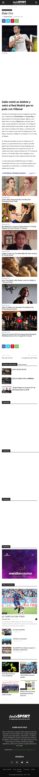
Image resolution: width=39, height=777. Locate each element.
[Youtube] (27, 762)
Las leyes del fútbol (19, 629)
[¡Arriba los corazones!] (6, 641)
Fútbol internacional (12, 7)
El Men (33, 769)
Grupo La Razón (7, 769)
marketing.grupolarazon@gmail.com (24, 750)
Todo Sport (5, 671)
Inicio (3, 7)
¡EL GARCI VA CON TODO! (13, 616)
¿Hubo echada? (7, 694)
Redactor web (8, 16)
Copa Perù (4, 692)
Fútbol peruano (24, 672)
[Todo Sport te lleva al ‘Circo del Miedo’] (10, 667)
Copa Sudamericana (5, 373)
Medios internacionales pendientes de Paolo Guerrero (27, 693)
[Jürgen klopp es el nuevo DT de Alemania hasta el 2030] (6, 390)
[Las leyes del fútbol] (6, 632)
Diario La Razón (17, 769)
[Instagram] (17, 762)
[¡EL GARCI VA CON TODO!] (19, 601)
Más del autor (23, 364)
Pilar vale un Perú (7, 358)
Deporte (4, 613)
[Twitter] (22, 762)
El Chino (19, 771)
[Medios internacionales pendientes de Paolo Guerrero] (28, 685)
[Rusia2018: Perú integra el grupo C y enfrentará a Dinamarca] (6, 650)
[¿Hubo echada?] (10, 686)
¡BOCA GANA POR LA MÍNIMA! (23, 378)
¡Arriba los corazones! (20, 639)
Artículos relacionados (9, 364)
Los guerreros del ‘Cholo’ (29, 358)
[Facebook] (12, 762)
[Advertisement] (19, 75)
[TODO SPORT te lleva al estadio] (28, 668)
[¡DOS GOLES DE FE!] (6, 371)
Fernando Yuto (6, 619)
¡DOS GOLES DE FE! (19, 369)
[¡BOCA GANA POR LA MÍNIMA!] (6, 380)
